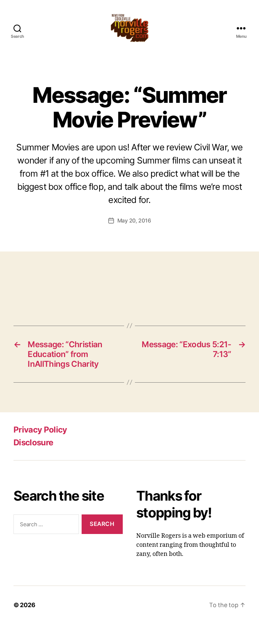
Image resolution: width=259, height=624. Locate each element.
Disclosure (33, 442)
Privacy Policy (40, 430)
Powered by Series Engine (234, 292)
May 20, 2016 (134, 220)
